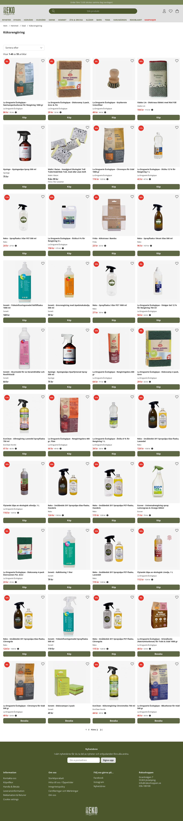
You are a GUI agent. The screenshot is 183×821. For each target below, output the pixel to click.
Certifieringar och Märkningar (63, 790)
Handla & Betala (11, 786)
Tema (107, 20)
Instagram (99, 782)
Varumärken (120, 20)
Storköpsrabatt (56, 778)
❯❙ (101, 729)
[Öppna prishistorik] (16, 112)
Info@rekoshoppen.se (150, 783)
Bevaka (159, 653)
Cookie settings (11, 799)
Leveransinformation (13, 790)
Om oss (52, 795)
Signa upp (108, 760)
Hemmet (62, 20)
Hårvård (28, 20)
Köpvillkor (8, 782)
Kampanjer (150, 20)
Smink (52, 20)
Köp (69, 186)
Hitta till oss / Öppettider (60, 782)
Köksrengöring (35, 25)
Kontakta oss (9, 778)
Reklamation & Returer (14, 795)
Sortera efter (11, 47)
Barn (99, 20)
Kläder (89, 20)
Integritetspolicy (56, 786)
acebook (99, 777)
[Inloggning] (164, 11)
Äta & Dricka (76, 20)
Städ (24, 25)
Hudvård (41, 20)
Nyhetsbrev (99, 786)
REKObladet (136, 20)
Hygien (17, 20)
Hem (5, 25)
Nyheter (6, 20)
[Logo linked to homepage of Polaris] (9, 11)
